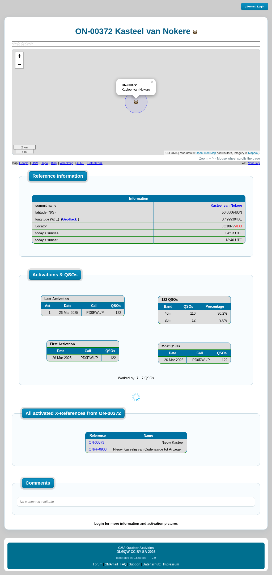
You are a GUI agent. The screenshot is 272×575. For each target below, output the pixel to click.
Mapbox (253, 153)
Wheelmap (66, 163)
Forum (97, 564)
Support (134, 564)
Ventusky (254, 163)
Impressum (171, 564)
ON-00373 (96, 442)
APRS (80, 163)
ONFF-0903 (98, 449)
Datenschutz (152, 564)
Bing (54, 163)
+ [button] (19, 56)
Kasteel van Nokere (226, 205)
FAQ (123, 564)
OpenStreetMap (206, 153)
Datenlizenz (95, 163)
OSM (35, 163)
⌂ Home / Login (254, 6)
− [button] (19, 64)
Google (23, 163)
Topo (44, 163)
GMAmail (111, 564)
